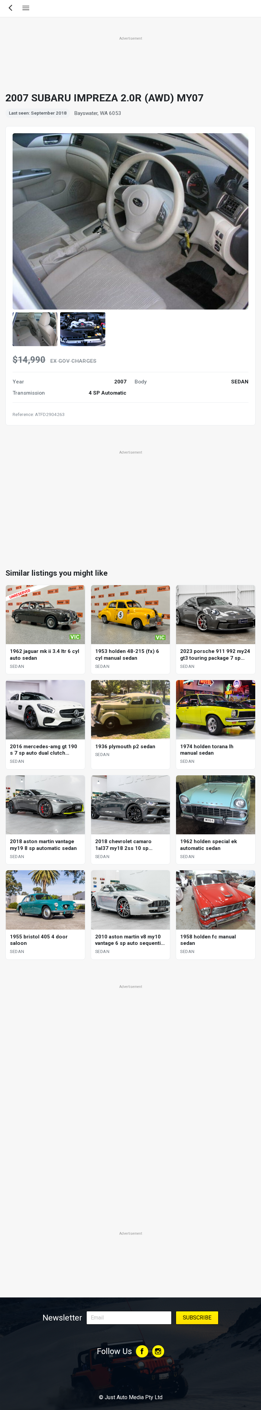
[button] (35, 329)
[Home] (130, 1379)
